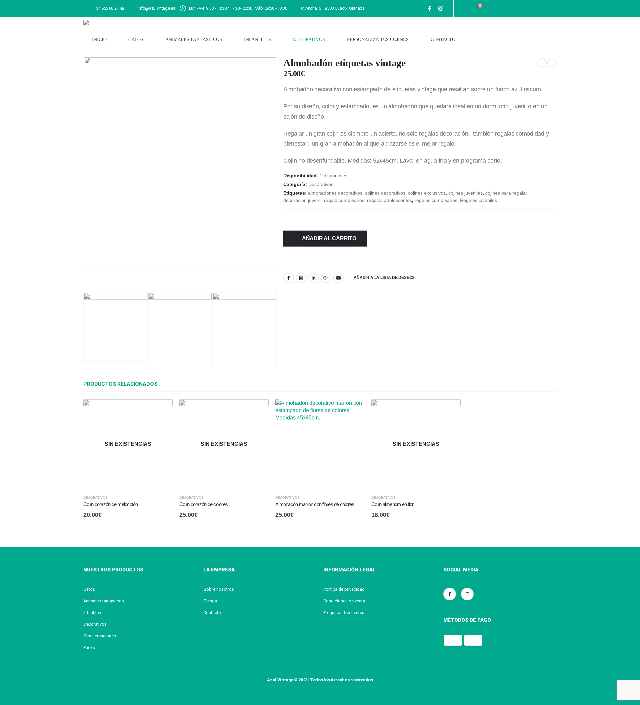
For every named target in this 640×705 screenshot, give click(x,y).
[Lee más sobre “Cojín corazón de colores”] (258, 410)
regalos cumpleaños (436, 200)
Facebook (288, 278)
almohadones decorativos (335, 193)
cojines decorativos (385, 193)
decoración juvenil (302, 200)
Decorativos (309, 39)
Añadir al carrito (329, 238)
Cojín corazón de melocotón (110, 504)
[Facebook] (430, 8)
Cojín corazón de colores (203, 504)
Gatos (135, 39)
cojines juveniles (465, 193)
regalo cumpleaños (344, 200)
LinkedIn (313, 278)
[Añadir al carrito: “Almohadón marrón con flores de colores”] (354, 410)
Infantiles (257, 39)
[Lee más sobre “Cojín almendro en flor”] (450, 410)
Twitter (301, 278)
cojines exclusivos (427, 193)
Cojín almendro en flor (392, 504)
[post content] (128, 444)
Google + (326, 278)
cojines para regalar (506, 193)
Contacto (443, 39)
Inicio (99, 39)
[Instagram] (441, 8)
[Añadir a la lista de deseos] (170, 497)
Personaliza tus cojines (378, 39)
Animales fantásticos (193, 39)
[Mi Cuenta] (462, 8)
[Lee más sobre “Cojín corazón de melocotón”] (162, 410)
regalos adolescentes (389, 200)
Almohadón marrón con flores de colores (314, 504)
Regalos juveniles (478, 200)
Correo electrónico (338, 278)
